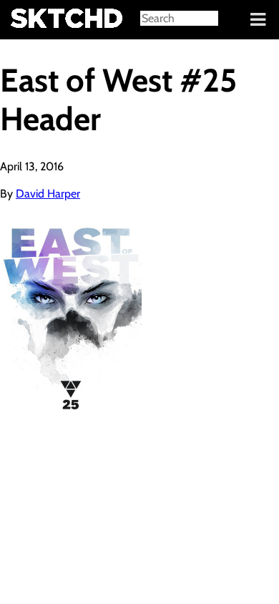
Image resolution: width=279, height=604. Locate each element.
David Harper (48, 193)
